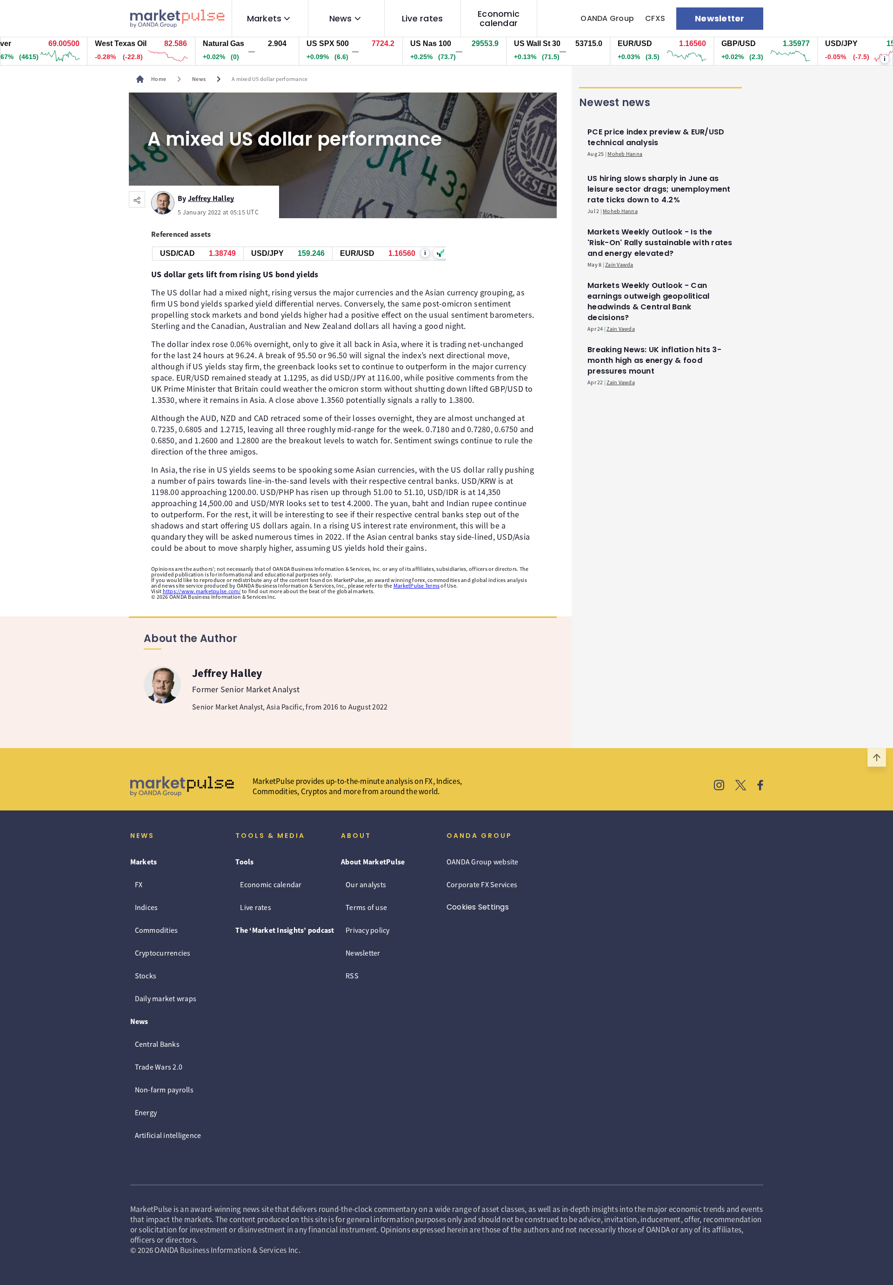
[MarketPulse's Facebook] (760, 786)
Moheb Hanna (624, 153)
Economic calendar (499, 18)
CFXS (655, 18)
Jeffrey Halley (211, 197)
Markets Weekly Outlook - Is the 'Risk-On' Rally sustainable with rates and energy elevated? (660, 243)
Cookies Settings (477, 907)
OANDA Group (607, 18)
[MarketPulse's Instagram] (719, 786)
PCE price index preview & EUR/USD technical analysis (655, 137)
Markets (264, 18)
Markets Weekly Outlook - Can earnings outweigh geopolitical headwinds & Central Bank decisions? (648, 301)
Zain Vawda (619, 264)
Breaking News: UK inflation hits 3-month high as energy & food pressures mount (654, 360)
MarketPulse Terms (416, 585)
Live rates (422, 18)
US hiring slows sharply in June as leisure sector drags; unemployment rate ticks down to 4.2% (659, 189)
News (340, 18)
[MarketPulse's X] (741, 786)
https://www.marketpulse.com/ (202, 591)
